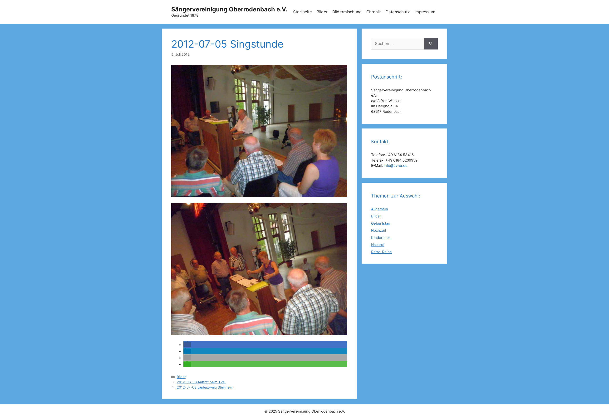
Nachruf (377, 244)
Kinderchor (380, 237)
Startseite (302, 12)
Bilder (322, 12)
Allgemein (379, 209)
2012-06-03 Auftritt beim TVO (201, 382)
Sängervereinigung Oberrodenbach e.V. (229, 9)
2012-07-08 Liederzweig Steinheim (205, 387)
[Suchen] (431, 43)
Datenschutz (398, 12)
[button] (187, 344)
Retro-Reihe (381, 252)
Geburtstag (380, 223)
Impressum (424, 12)
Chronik (373, 12)
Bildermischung (347, 12)
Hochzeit (378, 230)
